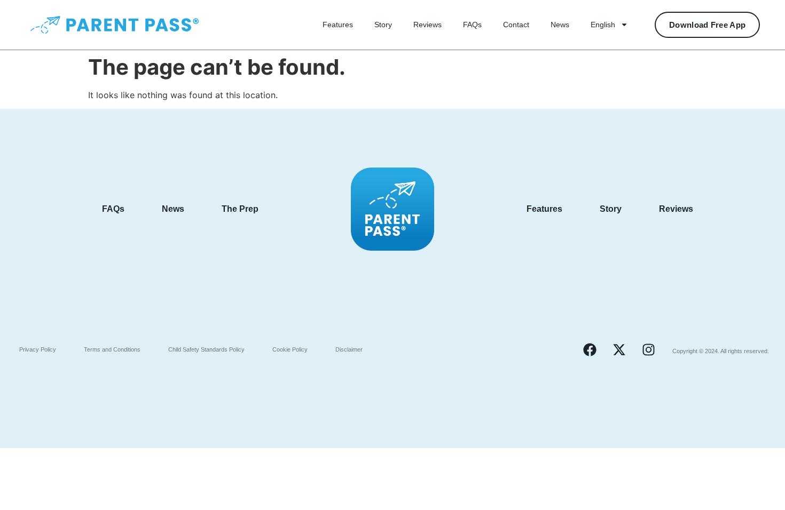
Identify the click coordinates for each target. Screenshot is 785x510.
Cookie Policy (290, 349)
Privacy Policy (37, 349)
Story (383, 24)
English (603, 24)
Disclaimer (349, 349)
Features (338, 24)
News (560, 24)
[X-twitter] (619, 349)
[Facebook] (589, 349)
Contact (516, 24)
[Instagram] (648, 349)
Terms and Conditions (112, 349)
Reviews (427, 24)
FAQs (472, 24)
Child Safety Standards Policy (206, 349)
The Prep (240, 208)
